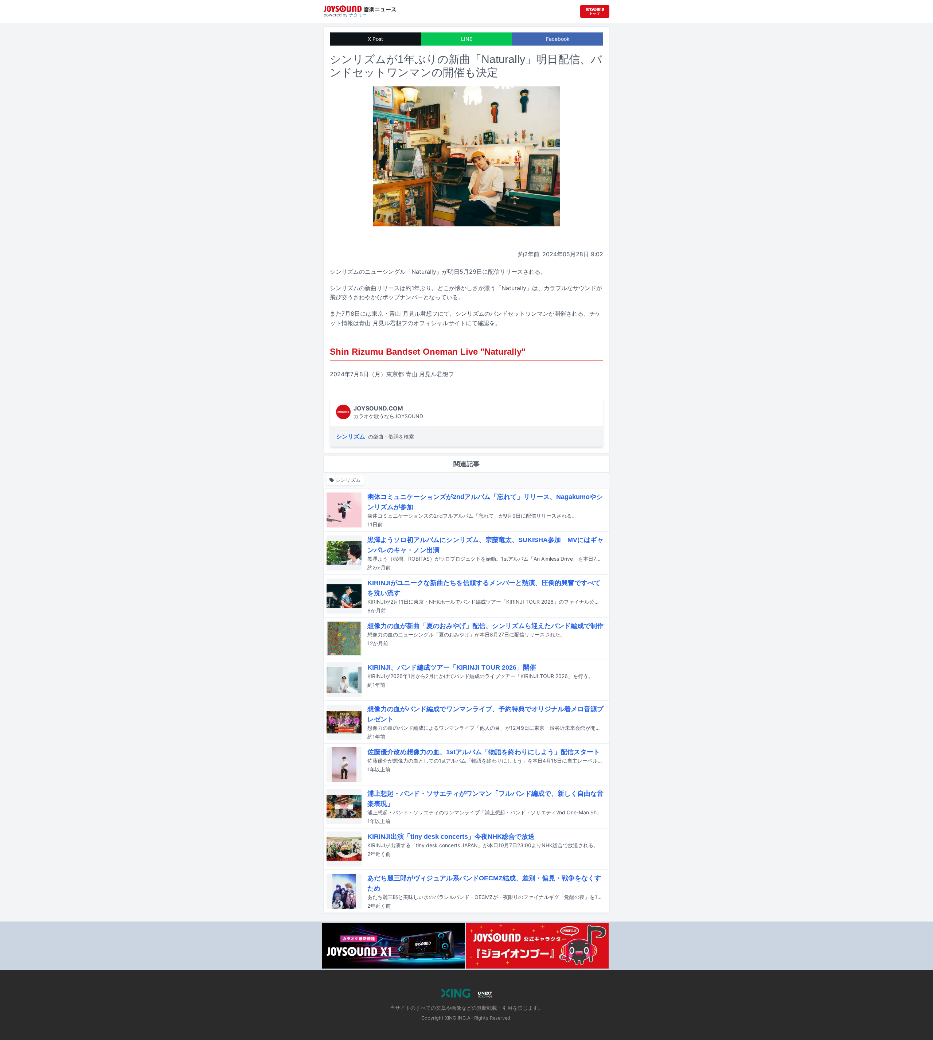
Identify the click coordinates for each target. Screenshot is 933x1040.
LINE (466, 39)
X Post (375, 39)
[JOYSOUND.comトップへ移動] (594, 11)
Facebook (558, 39)
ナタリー (358, 14)
